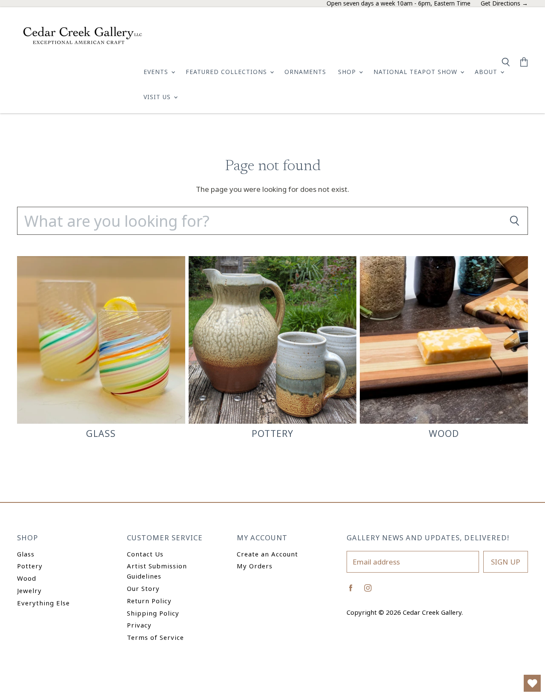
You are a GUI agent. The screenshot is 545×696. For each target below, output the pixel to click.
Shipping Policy (153, 613)
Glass (25, 554)
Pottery (30, 566)
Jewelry (29, 590)
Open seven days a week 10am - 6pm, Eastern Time (398, 3)
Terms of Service (155, 637)
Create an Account (267, 554)
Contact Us (145, 554)
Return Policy (149, 600)
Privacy (139, 625)
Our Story (143, 588)
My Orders (254, 566)
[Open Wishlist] (532, 683)
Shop (348, 72)
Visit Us (158, 97)
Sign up (505, 562)
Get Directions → (504, 3)
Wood (26, 578)
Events (156, 72)
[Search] (514, 221)
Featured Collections (227, 72)
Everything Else (43, 603)
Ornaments (305, 72)
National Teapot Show (416, 72)
